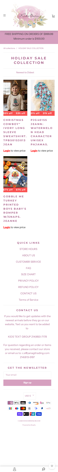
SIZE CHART (28, 274)
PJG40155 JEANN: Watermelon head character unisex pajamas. (42, 132)
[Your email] (27, 375)
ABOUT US (28, 255)
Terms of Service (28, 299)
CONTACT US (28, 293)
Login (6, 150)
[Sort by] (29, 72)
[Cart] (53, 15)
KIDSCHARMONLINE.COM (31, 421)
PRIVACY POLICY (28, 280)
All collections (9, 48)
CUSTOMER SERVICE (28, 261)
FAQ (28, 268)
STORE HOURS (28, 249)
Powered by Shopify (29, 425)
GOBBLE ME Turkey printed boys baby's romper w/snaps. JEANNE (14, 209)
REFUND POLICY (28, 287)
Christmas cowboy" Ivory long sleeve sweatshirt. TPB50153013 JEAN (15, 132)
